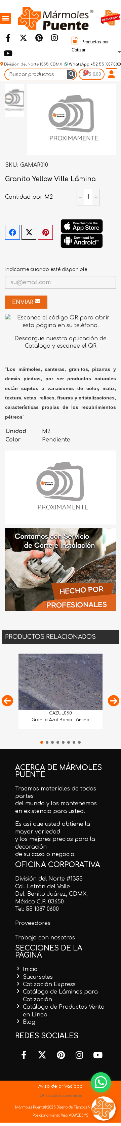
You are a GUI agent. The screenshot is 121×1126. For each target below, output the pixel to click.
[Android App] (82, 240)
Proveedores (32, 923)
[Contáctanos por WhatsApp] (101, 1082)
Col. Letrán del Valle (42, 887)
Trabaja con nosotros (45, 938)
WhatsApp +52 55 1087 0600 (94, 64)
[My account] (111, 74)
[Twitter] (23, 37)
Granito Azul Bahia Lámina (60, 719)
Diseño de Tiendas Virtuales (79, 1107)
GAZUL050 (60, 713)
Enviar (23, 302)
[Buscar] (71, 74)
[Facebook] (7, 37)
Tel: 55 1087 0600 (37, 909)
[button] (7, 700)
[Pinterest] (38, 37)
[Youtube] (7, 53)
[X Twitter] (29, 232)
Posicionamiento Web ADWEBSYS (60, 1115)
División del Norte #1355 (49, 879)
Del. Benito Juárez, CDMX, (51, 894)
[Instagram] (54, 37)
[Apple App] (82, 226)
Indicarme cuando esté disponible (46, 269)
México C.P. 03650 (39, 902)
